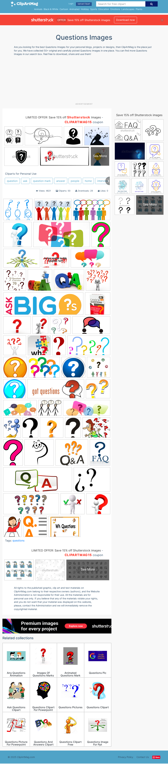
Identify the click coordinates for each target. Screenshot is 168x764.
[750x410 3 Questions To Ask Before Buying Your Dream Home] (90, 259)
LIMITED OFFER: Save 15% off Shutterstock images (66, 550)
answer (60, 181)
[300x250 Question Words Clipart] (96, 429)
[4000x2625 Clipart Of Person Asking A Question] (52, 211)
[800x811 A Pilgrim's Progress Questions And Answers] (40, 281)
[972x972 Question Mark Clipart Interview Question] (51, 429)
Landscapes (127, 9)
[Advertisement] (82, 80)
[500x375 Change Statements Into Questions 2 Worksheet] (17, 326)
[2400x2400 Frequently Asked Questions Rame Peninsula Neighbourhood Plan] (73, 368)
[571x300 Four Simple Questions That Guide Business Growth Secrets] (89, 347)
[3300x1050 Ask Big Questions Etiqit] (43, 305)
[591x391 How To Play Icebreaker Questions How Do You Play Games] (91, 211)
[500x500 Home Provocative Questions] (98, 368)
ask (25, 181)
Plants (139, 9)
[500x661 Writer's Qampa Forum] (12, 528)
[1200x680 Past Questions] (19, 409)
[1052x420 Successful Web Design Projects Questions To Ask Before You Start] (37, 481)
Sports (93, 9)
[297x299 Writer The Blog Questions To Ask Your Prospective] (35, 528)
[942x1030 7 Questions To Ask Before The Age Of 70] (14, 281)
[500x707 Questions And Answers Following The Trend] (100, 453)
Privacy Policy (125, 757)
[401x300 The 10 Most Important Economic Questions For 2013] (92, 480)
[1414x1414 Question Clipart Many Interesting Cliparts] (17, 236)
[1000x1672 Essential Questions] (59, 347)
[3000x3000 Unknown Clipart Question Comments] (98, 505)
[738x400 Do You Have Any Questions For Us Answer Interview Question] (91, 326)
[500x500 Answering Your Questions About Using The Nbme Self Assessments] (98, 281)
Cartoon (64, 9)
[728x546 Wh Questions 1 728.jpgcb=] (64, 528)
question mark (42, 181)
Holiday (85, 9)
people (75, 181)
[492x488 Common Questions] (60, 326)
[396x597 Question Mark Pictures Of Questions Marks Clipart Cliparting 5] (13, 453)
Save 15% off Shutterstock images (139, 115)
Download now (125, 19)
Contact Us (142, 757)
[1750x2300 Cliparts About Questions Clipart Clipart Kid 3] (40, 326)
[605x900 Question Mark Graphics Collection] (30, 429)
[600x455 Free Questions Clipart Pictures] (44, 368)
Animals (38, 9)
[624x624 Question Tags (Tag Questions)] (39, 454)
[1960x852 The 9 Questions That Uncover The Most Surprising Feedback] (31, 505)
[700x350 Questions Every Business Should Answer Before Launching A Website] (61, 236)
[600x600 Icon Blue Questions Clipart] (14, 390)
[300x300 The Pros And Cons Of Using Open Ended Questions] (72, 505)
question (12, 181)
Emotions (115, 9)
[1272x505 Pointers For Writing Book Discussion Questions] (86, 409)
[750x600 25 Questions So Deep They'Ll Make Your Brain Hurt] (55, 259)
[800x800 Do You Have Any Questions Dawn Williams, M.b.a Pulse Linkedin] (14, 347)
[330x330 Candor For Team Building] (97, 305)
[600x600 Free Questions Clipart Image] (15, 368)
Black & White (51, 9)
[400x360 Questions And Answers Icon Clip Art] (72, 454)
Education (103, 9)
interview (103, 181)
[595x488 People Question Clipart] (49, 409)
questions (18, 540)
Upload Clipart (84, 4)
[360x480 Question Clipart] (12, 429)
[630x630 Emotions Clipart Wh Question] (39, 347)
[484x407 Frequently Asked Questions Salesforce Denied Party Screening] (17, 211)
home (88, 181)
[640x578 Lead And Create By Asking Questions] (98, 390)
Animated (74, 9)
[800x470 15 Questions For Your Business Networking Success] (21, 259)
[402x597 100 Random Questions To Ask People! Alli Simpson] (101, 235)
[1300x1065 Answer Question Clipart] (69, 281)
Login (71, 3)
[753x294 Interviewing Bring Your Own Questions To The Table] (55, 390)
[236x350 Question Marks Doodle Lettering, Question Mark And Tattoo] (73, 429)
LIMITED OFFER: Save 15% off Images (63, 117)
